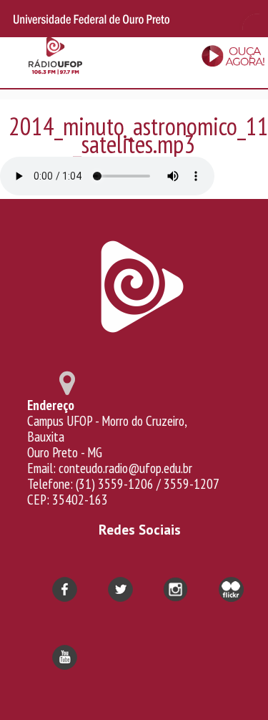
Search (248, 18)
